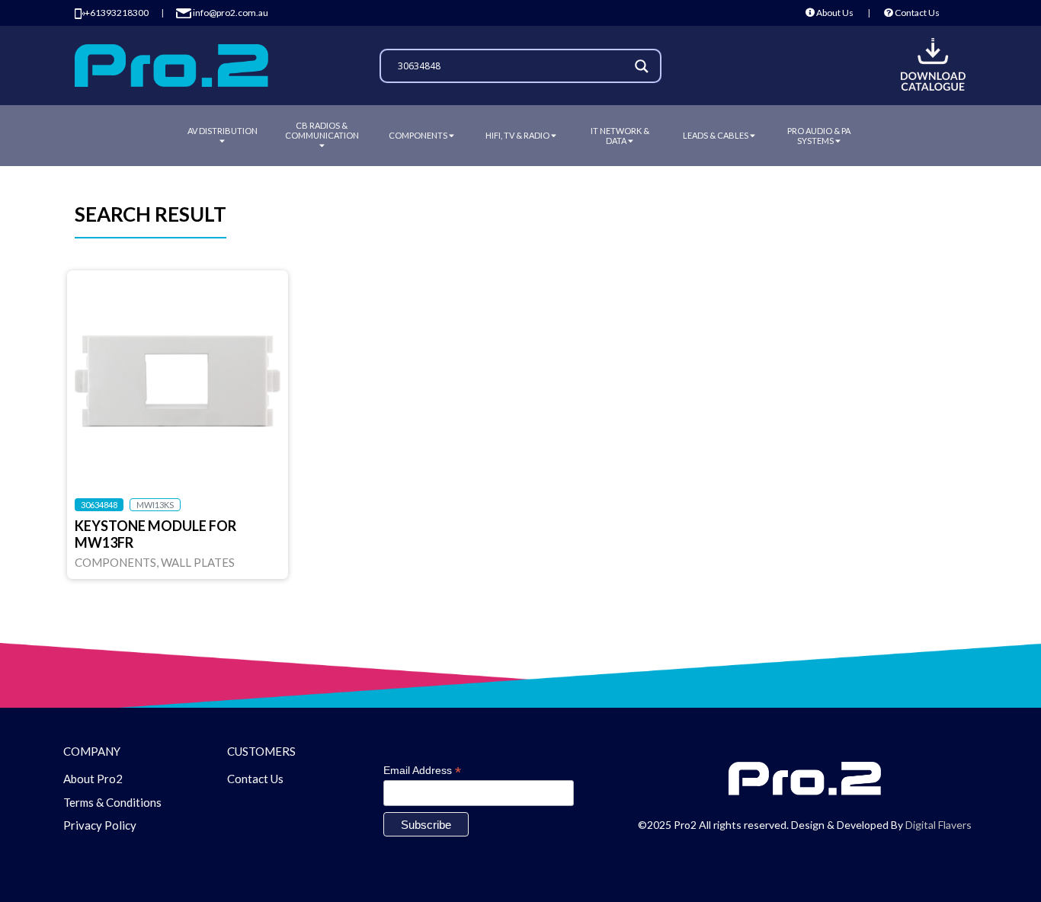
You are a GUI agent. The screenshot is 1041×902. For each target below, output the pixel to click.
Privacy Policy (99, 825)
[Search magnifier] (644, 66)
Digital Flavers (938, 824)
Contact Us (916, 12)
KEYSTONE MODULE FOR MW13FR (155, 534)
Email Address (422, 770)
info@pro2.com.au (229, 12)
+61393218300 (117, 12)
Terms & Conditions (112, 802)
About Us (834, 12)
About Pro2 (93, 778)
